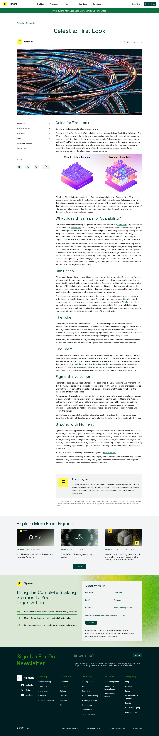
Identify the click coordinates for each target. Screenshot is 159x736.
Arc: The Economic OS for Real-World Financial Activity (35, 555)
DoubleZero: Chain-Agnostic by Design (76, 555)
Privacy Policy (125, 633)
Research (30, 23)
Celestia (20, 23)
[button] (41, 4)
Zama (115, 549)
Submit (91, 623)
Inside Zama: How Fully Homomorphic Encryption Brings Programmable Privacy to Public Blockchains (123, 557)
